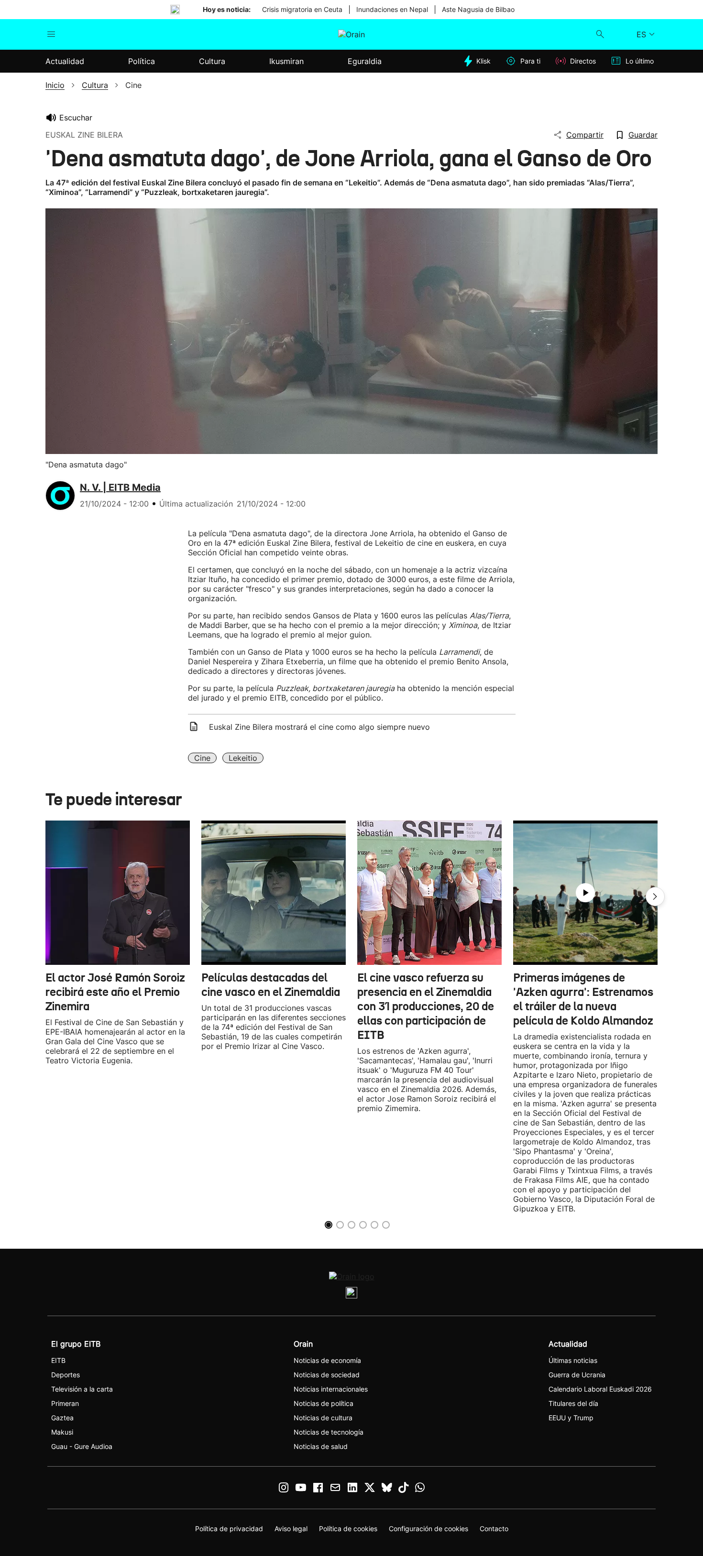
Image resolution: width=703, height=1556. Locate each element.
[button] (655, 896)
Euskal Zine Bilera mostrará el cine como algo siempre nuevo (319, 727)
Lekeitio (243, 758)
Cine (202, 758)
